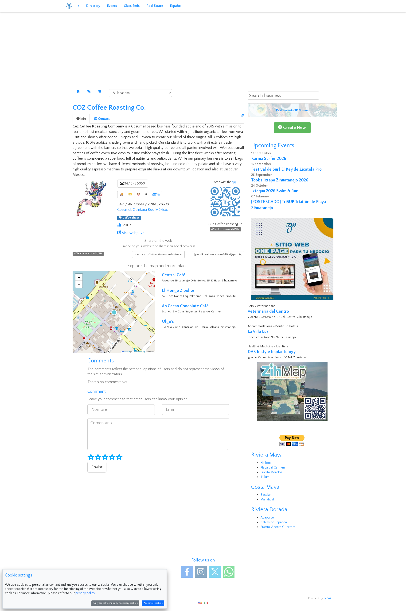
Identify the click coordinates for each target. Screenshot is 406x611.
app (234, 182)
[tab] (81, 119)
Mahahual (267, 499)
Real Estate (155, 6)
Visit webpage (133, 233)
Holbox (266, 463)
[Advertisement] (203, 47)
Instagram (201, 572)
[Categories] (89, 91)
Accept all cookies (153, 603)
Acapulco (267, 517)
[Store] (99, 91)
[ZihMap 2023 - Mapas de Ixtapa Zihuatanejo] (292, 391)
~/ (77, 6)
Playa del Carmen (273, 467)
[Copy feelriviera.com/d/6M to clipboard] (242, 116)
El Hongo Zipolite (178, 290)
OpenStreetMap (139, 352)
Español (176, 6)
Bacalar (266, 495)
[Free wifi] (156, 194)
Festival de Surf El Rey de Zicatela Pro (286, 169)
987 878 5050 (134, 183)
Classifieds (132, 6)
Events (112, 6)
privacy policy (85, 593)
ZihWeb (328, 598)
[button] (113, 312)
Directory (93, 6)
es (206, 603)
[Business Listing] (78, 91)
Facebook (187, 572)
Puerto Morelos (271, 472)
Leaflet (127, 352)
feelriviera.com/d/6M (226, 229)
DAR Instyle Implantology (272, 352)
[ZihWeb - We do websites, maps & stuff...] (292, 259)
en (200, 603)
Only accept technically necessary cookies (115, 603)
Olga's (168, 321)
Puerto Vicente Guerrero (278, 527)
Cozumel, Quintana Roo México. (142, 210)
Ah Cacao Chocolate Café (185, 306)
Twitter (215, 572)
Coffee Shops (130, 217)
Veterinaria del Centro (268, 311)
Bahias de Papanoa (274, 522)
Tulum (265, 477)
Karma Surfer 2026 (268, 158)
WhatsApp (228, 572)
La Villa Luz (258, 331)
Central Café (173, 275)
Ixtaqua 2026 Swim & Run (274, 191)
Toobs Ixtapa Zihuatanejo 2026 (279, 180)
